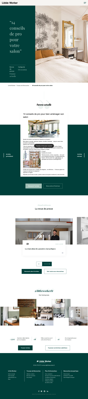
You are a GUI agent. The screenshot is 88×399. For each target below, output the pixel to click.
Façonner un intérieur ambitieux (57, 348)
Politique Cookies (49, 380)
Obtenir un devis (30, 374)
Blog (9, 379)
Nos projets (29, 377)
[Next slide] (47, 264)
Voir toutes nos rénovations (55, 271)
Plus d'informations (51, 371)
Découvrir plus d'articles (31, 271)
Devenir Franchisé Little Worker (52, 375)
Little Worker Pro (12, 377)
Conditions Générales (50, 377)
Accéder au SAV (49, 382)
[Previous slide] (39, 264)
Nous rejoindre (48, 374)
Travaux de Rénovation (33, 371)
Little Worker (12, 371)
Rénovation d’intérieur (53, 186)
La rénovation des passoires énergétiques (40, 249)
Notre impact (67, 374)
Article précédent (9, 155)
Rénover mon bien (31, 375)
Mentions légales (49, 379)
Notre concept (11, 374)
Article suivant (79, 155)
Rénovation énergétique (71, 371)
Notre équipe (11, 375)
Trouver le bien (25, 348)
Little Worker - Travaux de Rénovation (18, 85)
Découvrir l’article (33, 186)
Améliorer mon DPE (68, 375)
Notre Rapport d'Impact (69, 377)
